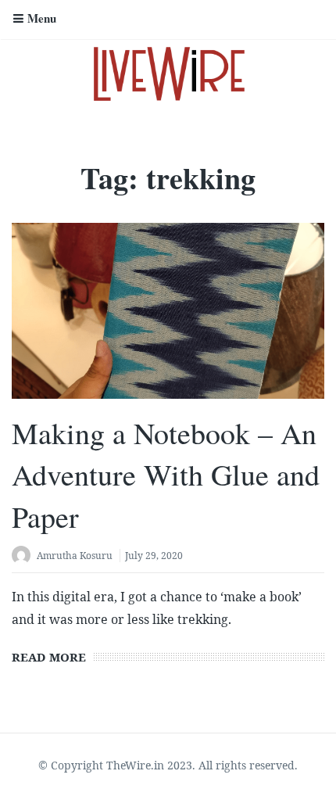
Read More (49, 657)
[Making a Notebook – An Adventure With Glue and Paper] (168, 311)
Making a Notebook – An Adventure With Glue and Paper (166, 474)
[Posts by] (24, 557)
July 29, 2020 (154, 555)
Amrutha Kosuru (75, 555)
